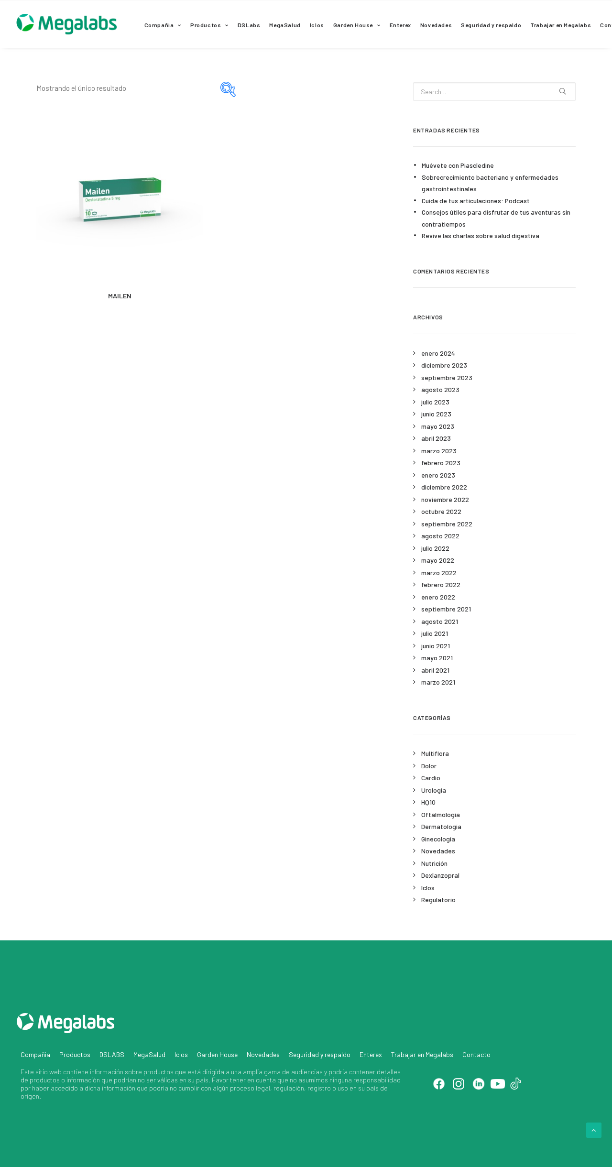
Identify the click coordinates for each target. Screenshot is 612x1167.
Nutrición (434, 863)
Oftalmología (440, 814)
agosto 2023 (440, 389)
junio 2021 (435, 646)
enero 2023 (438, 475)
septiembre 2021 (446, 609)
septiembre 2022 (446, 524)
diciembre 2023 (444, 365)
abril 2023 (436, 438)
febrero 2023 (440, 462)
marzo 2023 (439, 451)
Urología (433, 790)
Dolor (429, 766)
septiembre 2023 (446, 377)
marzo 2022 (439, 572)
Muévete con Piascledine (458, 165)
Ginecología (438, 839)
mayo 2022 (437, 560)
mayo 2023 (437, 426)
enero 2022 (438, 597)
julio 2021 (434, 633)
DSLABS (111, 1054)
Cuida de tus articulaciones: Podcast (476, 200)
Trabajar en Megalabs (560, 25)
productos (158, 1072)
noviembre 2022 (445, 499)
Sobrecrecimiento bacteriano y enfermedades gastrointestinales (490, 183)
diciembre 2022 (444, 487)
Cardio (430, 778)
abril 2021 (435, 670)
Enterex (400, 25)
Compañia (159, 25)
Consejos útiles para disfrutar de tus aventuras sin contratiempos (496, 218)
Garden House (353, 25)
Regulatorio (438, 899)
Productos (205, 25)
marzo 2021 (438, 682)
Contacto (476, 1054)
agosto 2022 (440, 536)
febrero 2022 (440, 584)
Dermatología (441, 826)
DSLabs (249, 25)
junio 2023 (436, 414)
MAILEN (119, 296)
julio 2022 (435, 548)
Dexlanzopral (440, 875)
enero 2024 (438, 353)
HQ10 (428, 802)
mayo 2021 (437, 658)
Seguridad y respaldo (491, 25)
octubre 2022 (441, 511)
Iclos (317, 25)
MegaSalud (284, 25)
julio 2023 (435, 402)
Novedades (436, 25)
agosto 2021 (439, 621)
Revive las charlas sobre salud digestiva (480, 235)
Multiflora (435, 753)
